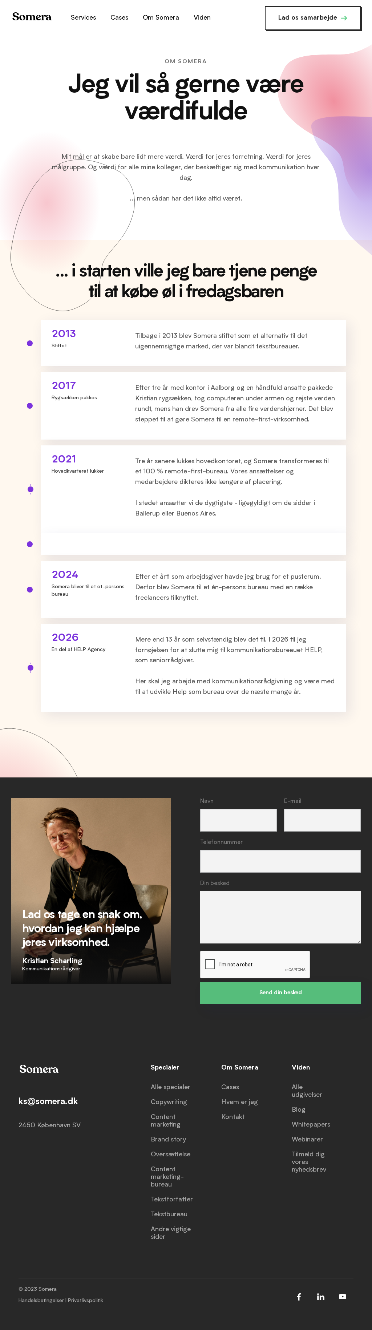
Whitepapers (311, 1124)
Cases (230, 1087)
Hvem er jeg (239, 1102)
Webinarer (307, 1139)
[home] (31, 18)
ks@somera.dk (48, 1102)
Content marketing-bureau (167, 1177)
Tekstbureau (169, 1214)
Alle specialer (170, 1087)
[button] (83, 18)
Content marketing (166, 1121)
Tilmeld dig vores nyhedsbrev (309, 1162)
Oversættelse (170, 1154)
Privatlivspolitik (85, 1300)
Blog (299, 1110)
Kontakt (233, 1117)
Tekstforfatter (172, 1199)
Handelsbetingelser (41, 1300)
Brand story (168, 1139)
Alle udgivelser (307, 1091)
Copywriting (169, 1102)
